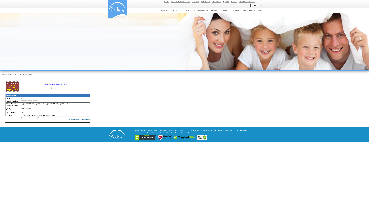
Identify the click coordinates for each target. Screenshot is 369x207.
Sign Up (234, 1)
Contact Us (205, 1)
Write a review (249, 10)
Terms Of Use (183, 130)
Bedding (224, 10)
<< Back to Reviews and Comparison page (78, 119)
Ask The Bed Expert (171, 130)
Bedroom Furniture (201, 10)
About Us (195, 1)
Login (227, 1)
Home (166, 1)
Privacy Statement (207, 130)
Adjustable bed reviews (180, 10)
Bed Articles (218, 130)
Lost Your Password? (247, 1)
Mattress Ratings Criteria (180, 1)
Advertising (216, 1)
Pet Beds (214, 10)
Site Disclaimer (195, 130)
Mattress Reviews (160, 10)
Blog (259, 10)
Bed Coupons (235, 10)
